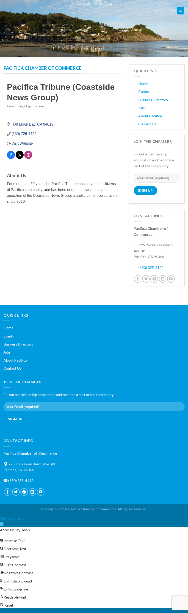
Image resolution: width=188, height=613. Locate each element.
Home (143, 83)
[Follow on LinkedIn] (162, 279)
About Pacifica (150, 116)
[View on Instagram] (28, 158)
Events (143, 91)
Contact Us (83, 3)
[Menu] (180, 10)
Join (141, 108)
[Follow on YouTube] (171, 279)
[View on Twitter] (20, 158)
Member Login (103, 3)
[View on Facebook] (11, 158)
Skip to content (12, 518)
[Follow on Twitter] (146, 279)
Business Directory (153, 100)
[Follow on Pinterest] (154, 279)
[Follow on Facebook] (137, 279)
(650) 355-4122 (150, 267)
